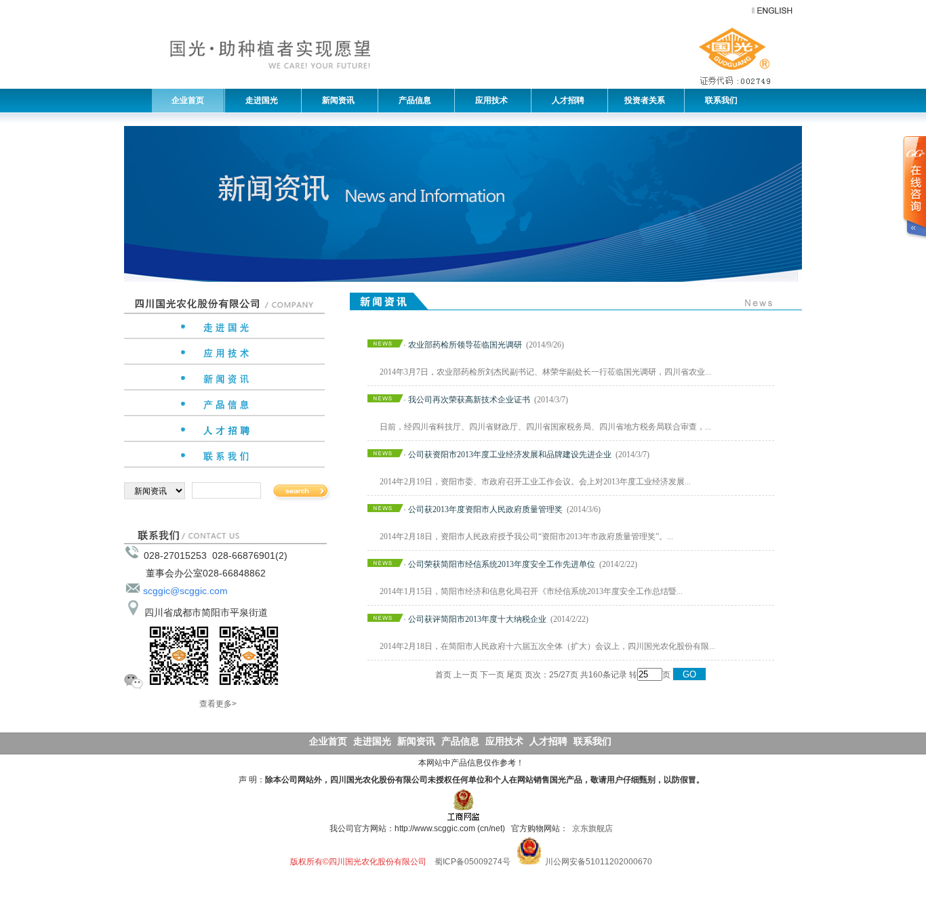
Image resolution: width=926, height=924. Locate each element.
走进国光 (258, 100)
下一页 (492, 674)
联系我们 (718, 100)
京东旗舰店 (592, 828)
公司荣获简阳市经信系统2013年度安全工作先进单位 (501, 564)
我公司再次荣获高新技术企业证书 (469, 399)
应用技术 (488, 100)
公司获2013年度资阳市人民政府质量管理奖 (485, 509)
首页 (443, 674)
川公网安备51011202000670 (598, 861)
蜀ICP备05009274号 (472, 861)
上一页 (466, 674)
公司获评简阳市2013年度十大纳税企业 (477, 619)
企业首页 (187, 100)
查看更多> (218, 704)
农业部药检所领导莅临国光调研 (465, 345)
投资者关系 (643, 100)
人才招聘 (565, 100)
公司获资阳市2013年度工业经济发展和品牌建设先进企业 (509, 454)
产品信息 (411, 100)
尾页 (514, 674)
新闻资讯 (335, 100)
